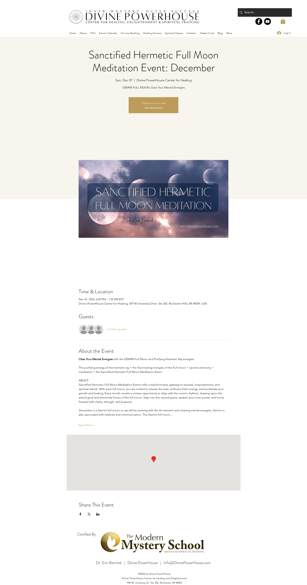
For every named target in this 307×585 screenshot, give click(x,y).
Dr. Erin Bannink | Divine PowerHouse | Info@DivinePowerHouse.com (153, 562)
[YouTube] (267, 21)
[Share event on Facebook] (80, 514)
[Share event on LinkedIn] (97, 514)
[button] (283, 21)
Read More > (87, 425)
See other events (153, 107)
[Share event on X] (89, 514)
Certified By (86, 534)
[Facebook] (258, 21)
